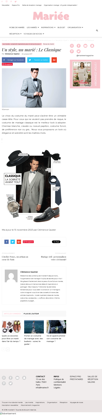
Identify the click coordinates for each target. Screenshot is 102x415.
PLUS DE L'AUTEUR (31, 314)
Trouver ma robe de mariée (12, 402)
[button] (97, 30)
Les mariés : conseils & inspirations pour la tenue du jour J (31, 40)
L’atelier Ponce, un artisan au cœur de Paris (15, 258)
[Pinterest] (11, 1)
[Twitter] (16, 1)
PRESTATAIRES (76, 379)
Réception (14, 34)
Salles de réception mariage (31, 5)
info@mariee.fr (42, 387)
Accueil (4, 40)
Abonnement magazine (30, 405)
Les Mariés (32, 27)
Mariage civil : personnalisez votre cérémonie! (53, 258)
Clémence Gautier (12, 54)
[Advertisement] (85, 107)
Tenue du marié (61, 40)
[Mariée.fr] (51, 16)
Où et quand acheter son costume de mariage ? (56, 338)
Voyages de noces (33, 34)
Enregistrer (8, 64)
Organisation (74, 27)
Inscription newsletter (10, 405)
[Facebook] (2, 1)
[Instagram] (6, 1)
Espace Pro (16, 5)
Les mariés (29, 402)
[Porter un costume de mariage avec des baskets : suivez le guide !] (34, 326)
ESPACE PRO (75, 376)
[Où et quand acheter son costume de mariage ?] (56, 326)
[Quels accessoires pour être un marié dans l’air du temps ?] (11, 326)
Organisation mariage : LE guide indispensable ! (60, 5)
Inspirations (47, 27)
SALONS (91, 382)
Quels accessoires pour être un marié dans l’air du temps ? (11, 338)
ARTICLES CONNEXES (12, 314)
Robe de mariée (16, 27)
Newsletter (5, 5)
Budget (61, 27)
